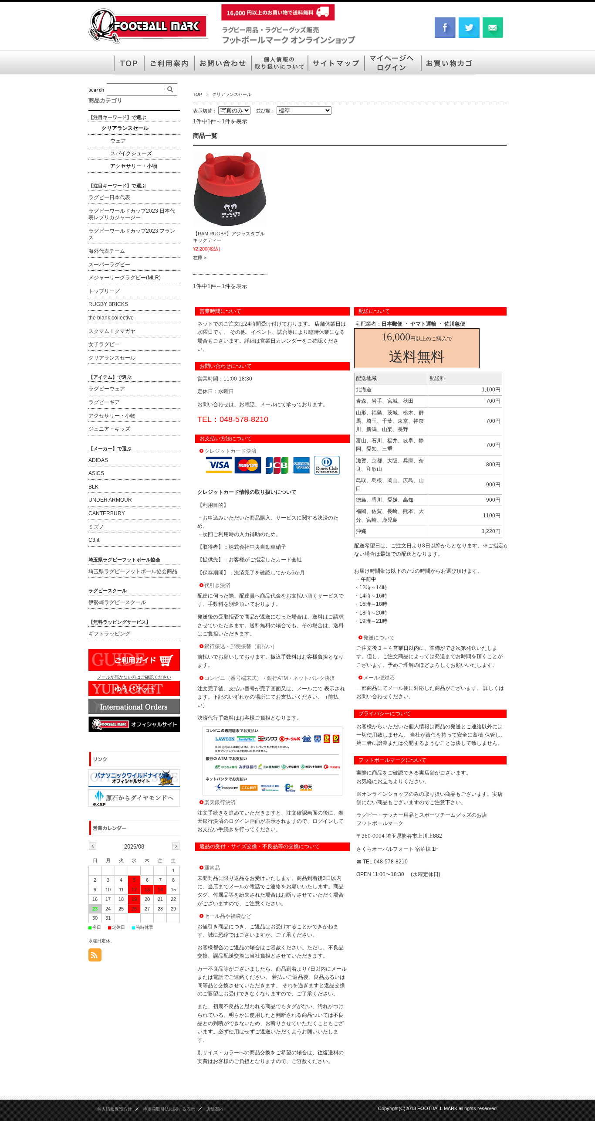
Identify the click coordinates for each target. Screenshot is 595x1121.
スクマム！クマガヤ (111, 331)
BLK (93, 487)
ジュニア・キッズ (109, 429)
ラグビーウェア (106, 389)
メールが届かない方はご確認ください (134, 677)
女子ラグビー (104, 344)
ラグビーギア (104, 402)
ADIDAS (98, 460)
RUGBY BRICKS (108, 304)
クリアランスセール (125, 128)
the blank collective (111, 318)
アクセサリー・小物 (133, 166)
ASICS (96, 473)
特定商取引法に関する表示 (169, 1109)
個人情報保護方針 (114, 1109)
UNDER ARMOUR (110, 500)
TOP (197, 94)
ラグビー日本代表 (109, 197)
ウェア (118, 141)
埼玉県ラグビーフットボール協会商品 (132, 571)
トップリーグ (104, 291)
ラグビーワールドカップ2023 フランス (131, 234)
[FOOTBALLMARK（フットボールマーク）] (148, 43)
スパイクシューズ (131, 153)
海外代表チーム (106, 251)
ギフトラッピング (109, 634)
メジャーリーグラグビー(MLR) (124, 278)
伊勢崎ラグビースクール (117, 602)
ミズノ (96, 527)
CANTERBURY (106, 513)
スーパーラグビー (109, 265)
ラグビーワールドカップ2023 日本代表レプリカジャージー (131, 214)
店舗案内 (214, 1109)
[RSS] (94, 957)
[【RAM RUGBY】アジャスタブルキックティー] (230, 189)
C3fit (93, 540)
